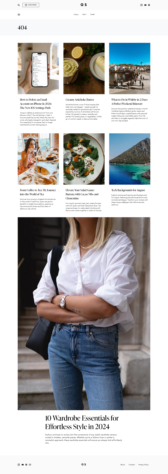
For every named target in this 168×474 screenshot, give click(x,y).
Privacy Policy (143, 465)
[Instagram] (141, 5)
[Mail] (30, 465)
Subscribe (32, 5)
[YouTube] (145, 5)
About (122, 465)
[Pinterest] (149, 5)
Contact (132, 465)
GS (84, 5)
